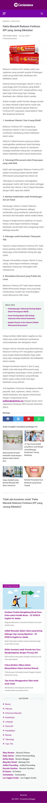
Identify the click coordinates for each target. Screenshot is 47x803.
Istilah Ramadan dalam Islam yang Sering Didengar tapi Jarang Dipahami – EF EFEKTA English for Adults (23, 634)
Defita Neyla (8, 759)
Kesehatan (10, 717)
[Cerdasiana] (23, 5)
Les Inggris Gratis (11, 778)
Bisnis (8, 704)
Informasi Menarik (13, 713)
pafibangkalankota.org (13, 401)
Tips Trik (9, 744)
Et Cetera (7, 771)
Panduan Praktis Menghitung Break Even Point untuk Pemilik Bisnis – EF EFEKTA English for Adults (23, 615)
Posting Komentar (10, 38)
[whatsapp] (39, 418)
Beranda (23, 795)
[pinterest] (29, 418)
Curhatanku (8, 775)
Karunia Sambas (10, 768)
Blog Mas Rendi (10, 762)
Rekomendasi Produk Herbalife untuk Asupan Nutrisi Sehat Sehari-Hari (12, 457)
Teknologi (9, 739)
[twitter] (18, 418)
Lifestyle (9, 722)
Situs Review (8, 752)
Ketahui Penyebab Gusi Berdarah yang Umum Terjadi (33, 482)
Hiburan (8, 709)
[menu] (4, 13)
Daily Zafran (8, 756)
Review (8, 735)
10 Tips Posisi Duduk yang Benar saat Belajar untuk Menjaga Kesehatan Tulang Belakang (33, 449)
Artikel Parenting (10, 765)
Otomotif (9, 726)
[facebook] (8, 418)
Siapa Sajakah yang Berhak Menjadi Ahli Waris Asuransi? (11, 482)
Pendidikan (10, 730)
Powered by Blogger (27, 799)
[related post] (13, 440)
